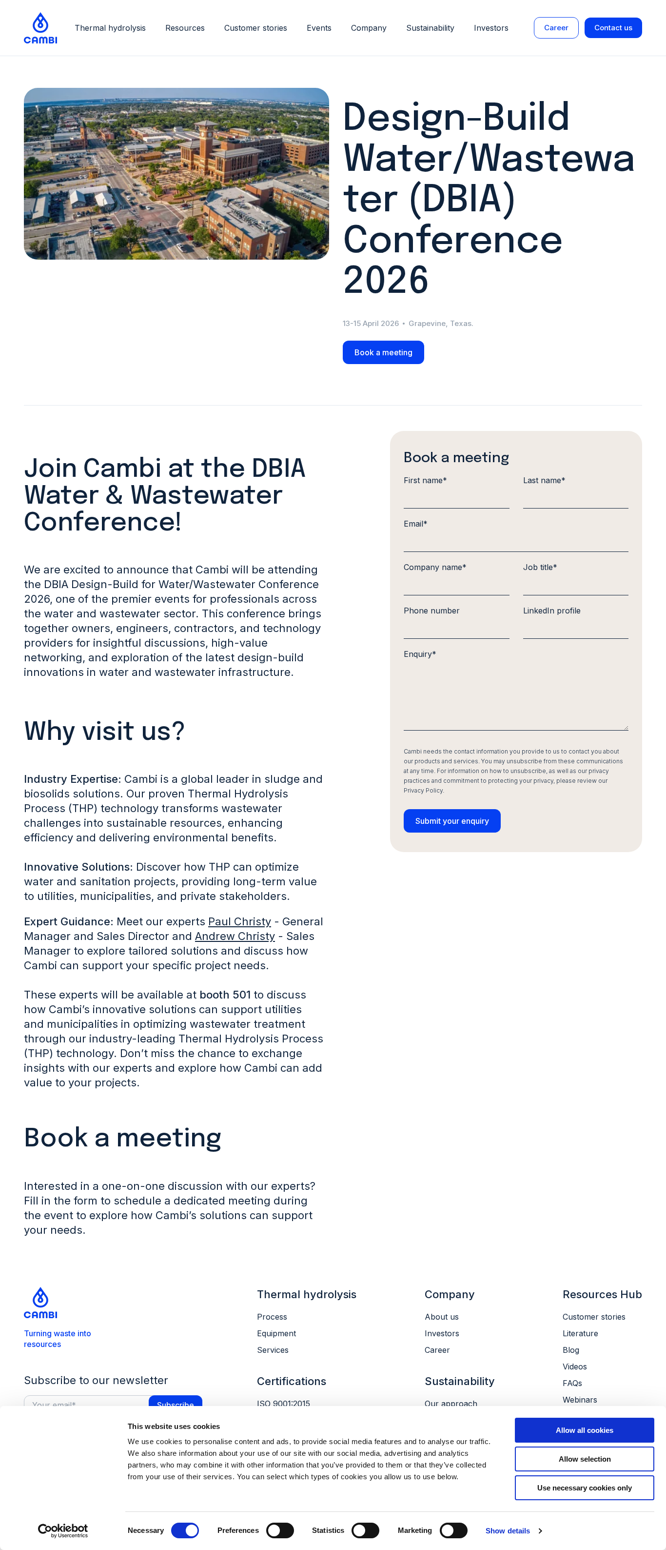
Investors (491, 28)
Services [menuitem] (273, 1350)
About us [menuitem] (442, 1317)
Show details (508, 1531)
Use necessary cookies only (584, 1488)
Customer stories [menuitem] (594, 1317)
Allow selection (585, 1459)
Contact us (613, 27)
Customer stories (255, 28)
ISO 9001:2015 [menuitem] (283, 1403)
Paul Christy (239, 921)
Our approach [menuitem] (451, 1403)
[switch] (280, 1530)
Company (369, 28)
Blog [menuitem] (571, 1350)
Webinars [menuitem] (580, 1400)
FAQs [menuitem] (572, 1383)
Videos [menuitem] (575, 1366)
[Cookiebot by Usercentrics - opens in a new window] (63, 1531)
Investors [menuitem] (442, 1333)
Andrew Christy (235, 936)
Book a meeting (383, 352)
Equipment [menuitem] (276, 1333)
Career (556, 27)
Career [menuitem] (437, 1350)
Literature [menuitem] (580, 1333)
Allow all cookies (584, 1430)
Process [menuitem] (272, 1317)
